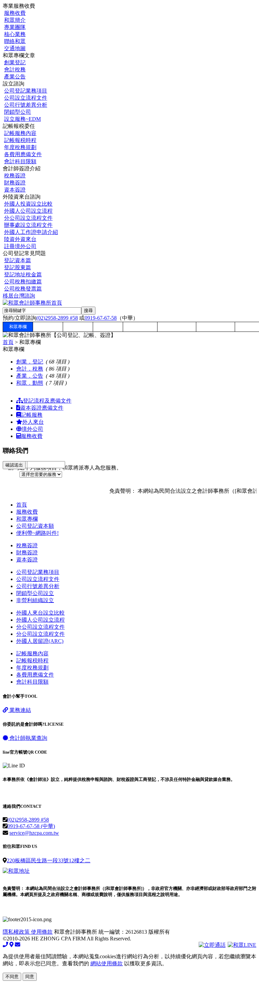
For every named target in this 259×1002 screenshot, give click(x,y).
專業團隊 (15, 27)
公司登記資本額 (35, 526)
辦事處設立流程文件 (28, 225)
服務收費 (15, 13)
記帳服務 (31, 415)
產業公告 (15, 76)
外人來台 (33, 422)
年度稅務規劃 (20, 147)
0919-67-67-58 (101, 318)
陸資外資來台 (20, 239)
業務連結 (19, 710)
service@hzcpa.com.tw (34, 833)
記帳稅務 (108, 326)
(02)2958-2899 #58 (57, 318)
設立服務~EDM (22, 119)
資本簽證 (15, 190)
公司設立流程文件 (25, 98)
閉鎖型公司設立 (35, 593)
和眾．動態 (29, 383)
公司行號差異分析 (25, 105)
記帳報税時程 (20, 140)
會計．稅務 (29, 369)
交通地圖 (15, 48)
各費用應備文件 (23, 154)
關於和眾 (48, 326)
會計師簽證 (140, 326)
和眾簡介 (15, 20)
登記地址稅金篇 (23, 274)
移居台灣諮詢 (19, 296)
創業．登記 (29, 362)
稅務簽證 (15, 175)
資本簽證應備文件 (41, 408)
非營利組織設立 (35, 600)
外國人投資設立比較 (28, 204)
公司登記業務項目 (25, 91)
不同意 (12, 976)
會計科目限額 (20, 161)
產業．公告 (29, 376)
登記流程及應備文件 (47, 401)
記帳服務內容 (20, 133)
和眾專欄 (18, 326)
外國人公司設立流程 (28, 211)
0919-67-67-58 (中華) (31, 826)
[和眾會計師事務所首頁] (32, 303)
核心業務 (15, 34)
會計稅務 (15, 69)
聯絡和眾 (15, 41)
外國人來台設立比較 (40, 613)
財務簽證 (15, 182)
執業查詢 (28, 738)
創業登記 (15, 62)
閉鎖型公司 (17, 112)
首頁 (8, 342)
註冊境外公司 (20, 246)
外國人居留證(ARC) (39, 641)
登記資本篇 (17, 260)
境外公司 (32, 429)
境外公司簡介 (215, 326)
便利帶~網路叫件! (37, 533)
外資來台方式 (177, 326)
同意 (29, 976)
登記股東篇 (17, 267)
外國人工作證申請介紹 (31, 232)
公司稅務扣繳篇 (23, 281)
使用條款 (42, 932)
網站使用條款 (106, 963)
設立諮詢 (78, 326)
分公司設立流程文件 (28, 218)
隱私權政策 (17, 932)
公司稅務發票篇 (23, 288)
